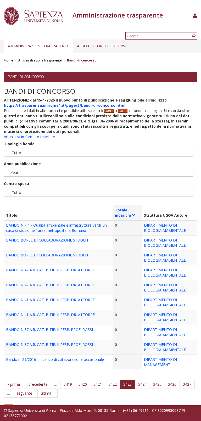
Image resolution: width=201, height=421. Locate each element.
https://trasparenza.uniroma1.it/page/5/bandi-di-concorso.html (64, 105)
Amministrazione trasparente (38, 45)
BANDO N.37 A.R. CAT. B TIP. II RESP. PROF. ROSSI (49, 329)
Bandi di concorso (26, 76)
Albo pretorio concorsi (101, 45)
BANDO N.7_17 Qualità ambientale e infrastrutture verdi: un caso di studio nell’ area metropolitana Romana (56, 228)
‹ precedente (37, 384)
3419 (68, 384)
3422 (112, 384)
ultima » (47, 393)
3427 (187, 384)
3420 (83, 384)
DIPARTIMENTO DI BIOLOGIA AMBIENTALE (165, 228)
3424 (142, 384)
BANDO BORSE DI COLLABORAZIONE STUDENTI (48, 240)
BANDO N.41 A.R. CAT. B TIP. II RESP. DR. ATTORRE (50, 299)
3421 (97, 384)
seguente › (25, 393)
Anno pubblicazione (22, 163)
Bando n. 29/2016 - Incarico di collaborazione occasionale (55, 359)
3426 (172, 384)
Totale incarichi (123, 212)
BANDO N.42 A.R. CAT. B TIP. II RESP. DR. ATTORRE (50, 269)
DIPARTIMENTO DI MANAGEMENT (160, 362)
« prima (13, 384)
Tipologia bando (19, 143)
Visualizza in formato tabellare (29, 136)
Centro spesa (16, 183)
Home (8, 60)
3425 (157, 384)
